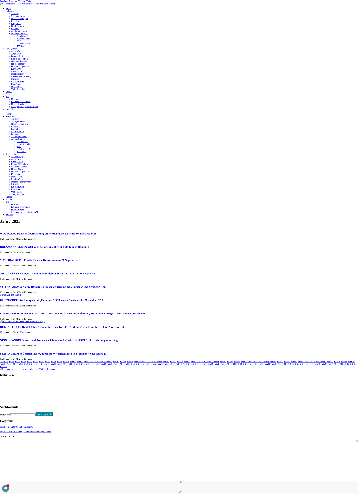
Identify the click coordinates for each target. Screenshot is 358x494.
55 (32, 364)
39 (272, 361)
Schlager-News (18, 16)
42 (294, 361)
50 (351, 361)
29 (201, 361)
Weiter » (3, 366)
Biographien (5, 391)
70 (139, 364)
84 (238, 364)
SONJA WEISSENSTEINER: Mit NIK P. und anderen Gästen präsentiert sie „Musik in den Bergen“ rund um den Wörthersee (72, 313)
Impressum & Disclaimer (11, 431)
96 (324, 364)
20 (137, 361)
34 (237, 361)
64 (96, 364)
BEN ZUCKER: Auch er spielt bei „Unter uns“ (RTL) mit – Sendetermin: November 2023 (51, 300)
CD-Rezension (17, 26)
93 (303, 364)
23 (158, 361)
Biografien (16, 23)
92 (295, 364)
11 (73, 361)
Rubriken (10, 11)
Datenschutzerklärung (33, 431)
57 (46, 364)
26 (180, 361)
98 (338, 364)
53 (17, 364)
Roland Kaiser (17, 81)
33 (230, 361)
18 (123, 361)
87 (260, 364)
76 (181, 364)
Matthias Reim (17, 74)
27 (187, 361)
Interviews (15, 21)
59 (60, 364)
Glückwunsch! (23, 43)
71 (146, 364)
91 (288, 364)
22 (151, 361)
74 (167, 364)
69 (131, 364)
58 (53, 364)
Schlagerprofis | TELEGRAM (24, 106)
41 (287, 361)
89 (274, 364)
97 (331, 364)
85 (245, 364)
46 (322, 361)
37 (258, 361)
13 (87, 361)
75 (174, 364)
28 (194, 361)
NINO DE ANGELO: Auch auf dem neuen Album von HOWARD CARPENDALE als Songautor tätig (59, 340)
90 (281, 364)
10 (66, 361)
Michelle (15, 79)
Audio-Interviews (19, 31)
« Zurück (4, 361)
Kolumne (15, 28)
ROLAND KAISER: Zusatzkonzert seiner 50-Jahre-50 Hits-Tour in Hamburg (44, 246)
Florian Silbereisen (19, 59)
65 (103, 364)
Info (7, 96)
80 (210, 364)
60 (67, 364)
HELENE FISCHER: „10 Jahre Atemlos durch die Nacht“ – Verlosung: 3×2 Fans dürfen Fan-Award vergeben (63, 326)
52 (10, 364)
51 (3, 364)
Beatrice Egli (17, 56)
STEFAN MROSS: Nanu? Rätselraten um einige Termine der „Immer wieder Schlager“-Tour (53, 286)
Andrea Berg (17, 51)
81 (217, 364)
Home (8, 8)
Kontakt (9, 109)
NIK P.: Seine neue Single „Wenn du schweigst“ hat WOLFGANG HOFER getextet (48, 273)
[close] (180, 482)
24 (165, 361)
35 (244, 361)
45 (315, 361)
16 (108, 361)
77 (188, 364)
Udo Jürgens (16, 86)
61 (74, 364)
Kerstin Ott (16, 69)
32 (223, 361)
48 (337, 361)
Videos (9, 91)
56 (39, 364)
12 (80, 361)
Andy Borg (16, 54)
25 (173, 361)
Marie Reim (16, 71)
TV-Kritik (21, 46)
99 (345, 364)
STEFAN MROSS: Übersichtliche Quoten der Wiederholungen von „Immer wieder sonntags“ (53, 353)
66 (110, 364)
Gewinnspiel (22, 36)
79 (203, 364)
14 (94, 361)
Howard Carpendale (20, 66)
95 (317, 364)
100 (353, 364)
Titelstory (15, 13)
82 (224, 364)
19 (130, 361)
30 (208, 361)
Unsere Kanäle (17, 104)
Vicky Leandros (18, 89)
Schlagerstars (11, 49)
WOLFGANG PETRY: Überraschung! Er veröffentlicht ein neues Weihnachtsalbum (48, 233)
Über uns (15, 99)
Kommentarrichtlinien (20, 101)
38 (265, 361)
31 (215, 361)
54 (24, 364)
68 (124, 364)
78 (196, 364)
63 (89, 364)
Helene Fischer (17, 64)
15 (101, 361)
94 (310, 364)
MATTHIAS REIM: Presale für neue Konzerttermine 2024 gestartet (39, 260)
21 (144, 361)
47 (330, 361)
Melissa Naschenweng (21, 76)
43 (301, 361)
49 (344, 361)
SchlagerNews (6, 383)
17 (116, 361)
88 (267, 364)
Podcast (9, 94)
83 (231, 364)
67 (117, 364)
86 (253, 364)
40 (280, 361)
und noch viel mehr (19, 33)
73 (160, 364)
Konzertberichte (24, 38)
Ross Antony (17, 84)
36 (251, 361)
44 (308, 361)
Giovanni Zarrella (19, 61)
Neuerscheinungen (19, 18)
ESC (19, 41)
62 (81, 364)
